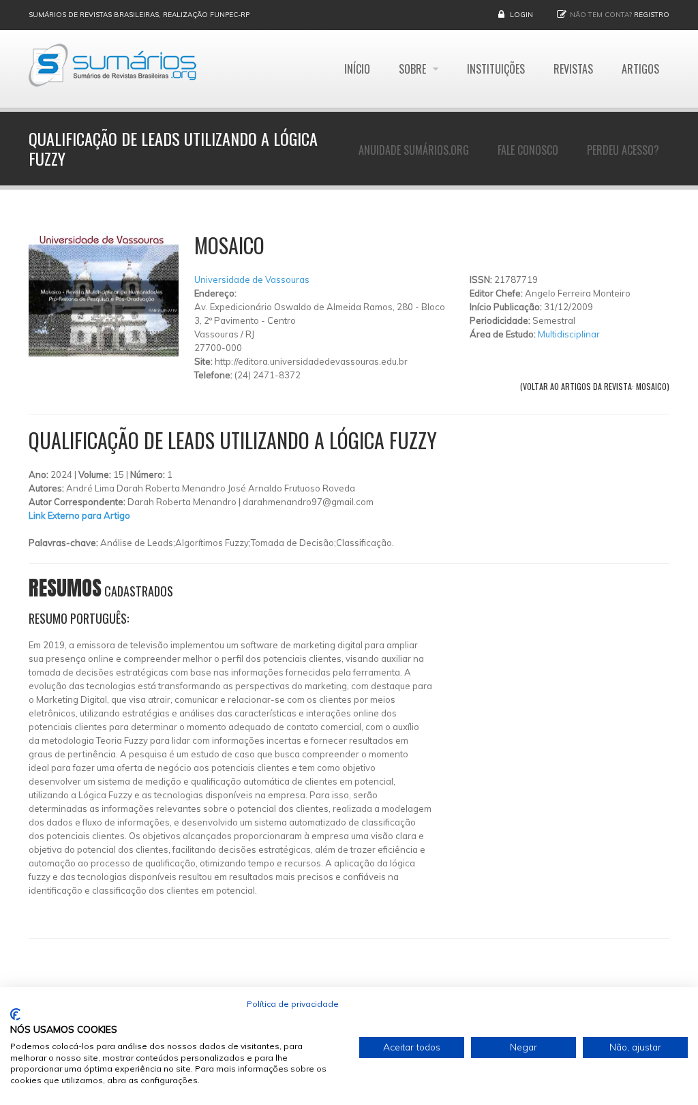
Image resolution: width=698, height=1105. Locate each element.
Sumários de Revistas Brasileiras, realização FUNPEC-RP (139, 14)
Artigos (640, 69)
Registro (651, 14)
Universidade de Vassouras (251, 279)
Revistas (573, 69)
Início (357, 69)
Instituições (496, 69)
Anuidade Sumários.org (414, 150)
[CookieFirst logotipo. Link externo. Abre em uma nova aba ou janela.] (15, 1014)
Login (521, 14)
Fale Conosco (528, 150)
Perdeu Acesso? (623, 150)
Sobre (414, 69)
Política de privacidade (293, 1004)
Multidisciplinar (569, 334)
